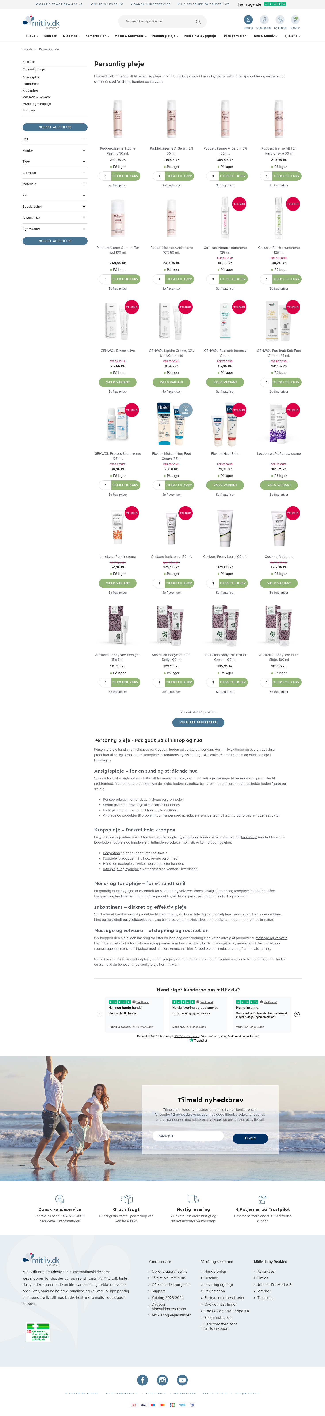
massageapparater (156, 943)
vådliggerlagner (141, 919)
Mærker (50, 36)
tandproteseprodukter (154, 896)
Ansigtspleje (31, 77)
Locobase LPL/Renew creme (279, 453)
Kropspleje (30, 90)
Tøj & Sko (290, 36)
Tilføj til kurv (125, 176)
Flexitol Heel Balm (225, 453)
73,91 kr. (171, 469)
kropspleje (249, 837)
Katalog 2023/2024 (168, 1297)
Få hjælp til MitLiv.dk (168, 1278)
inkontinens (168, 914)
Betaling (211, 1278)
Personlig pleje (163, 36)
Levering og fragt (219, 1284)
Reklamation (215, 1291)
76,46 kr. (118, 366)
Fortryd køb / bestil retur (225, 1297)
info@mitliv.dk (69, 1221)
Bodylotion (111, 853)
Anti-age (109, 815)
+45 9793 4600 (73, 1216)
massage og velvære (271, 938)
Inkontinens (31, 84)
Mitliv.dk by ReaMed (270, 1262)
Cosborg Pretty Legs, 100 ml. (225, 557)
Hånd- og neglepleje (119, 863)
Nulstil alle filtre (55, 127)
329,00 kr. (225, 567)
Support (158, 1291)
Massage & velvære (37, 97)
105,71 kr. (279, 469)
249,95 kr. (117, 263)
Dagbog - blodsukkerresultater (169, 1306)
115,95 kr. (118, 666)
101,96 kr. (279, 366)
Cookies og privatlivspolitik (227, 1311)
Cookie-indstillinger (221, 1304)
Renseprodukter (115, 799)
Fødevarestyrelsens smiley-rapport (221, 1326)
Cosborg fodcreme (279, 557)
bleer (277, 914)
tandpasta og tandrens (111, 896)
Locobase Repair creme (118, 557)
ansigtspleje (128, 778)
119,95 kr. (279, 666)
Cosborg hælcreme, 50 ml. (171, 557)
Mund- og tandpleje (37, 104)
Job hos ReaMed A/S (274, 1284)
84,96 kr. (118, 469)
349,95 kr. (225, 160)
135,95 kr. (225, 666)
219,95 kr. (118, 160)
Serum (108, 805)
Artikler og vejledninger (171, 1315)
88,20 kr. (225, 263)
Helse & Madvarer (129, 36)
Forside (27, 49)
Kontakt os (266, 1271)
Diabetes (70, 36)
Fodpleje (29, 110)
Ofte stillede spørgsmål (171, 1284)
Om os (262, 1278)
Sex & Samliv (264, 36)
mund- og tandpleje (233, 891)
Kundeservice (159, 1262)
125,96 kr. (171, 567)
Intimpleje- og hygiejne (121, 869)
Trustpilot (265, 1297)
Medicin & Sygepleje (200, 36)
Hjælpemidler (235, 36)
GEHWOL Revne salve (118, 351)
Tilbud (30, 36)
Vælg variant (118, 382)
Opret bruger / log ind (170, 1271)
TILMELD (250, 1138)
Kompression (95, 36)
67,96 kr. (225, 366)
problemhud (151, 815)
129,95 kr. (171, 666)
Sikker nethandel (219, 1317)
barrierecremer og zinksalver (184, 919)
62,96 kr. (118, 567)
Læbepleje (111, 810)
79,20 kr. (225, 469)
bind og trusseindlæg (110, 919)
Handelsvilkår (216, 1271)
